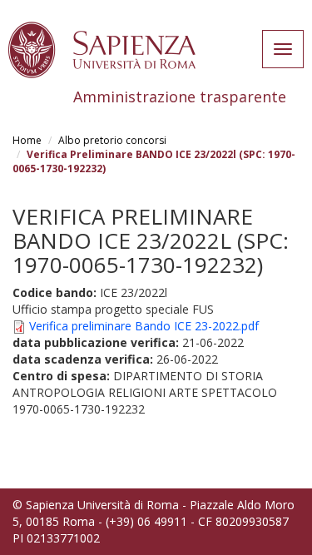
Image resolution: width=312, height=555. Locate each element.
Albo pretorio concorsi (112, 140)
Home (27, 140)
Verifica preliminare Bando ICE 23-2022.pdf (144, 326)
